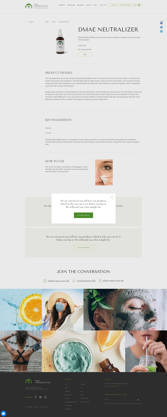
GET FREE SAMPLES (83, 215)
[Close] (112, 197)
